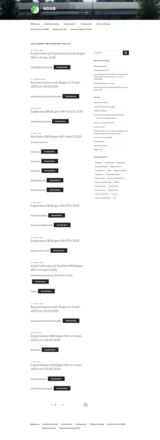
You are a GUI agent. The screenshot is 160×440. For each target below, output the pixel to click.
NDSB (49, 8)
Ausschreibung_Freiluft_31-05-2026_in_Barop (46, 96)
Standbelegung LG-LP (101, 70)
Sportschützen (113, 190)
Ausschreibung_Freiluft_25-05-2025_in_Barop (46, 321)
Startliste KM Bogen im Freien (104, 83)
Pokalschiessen (100, 186)
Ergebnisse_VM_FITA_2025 (40, 250)
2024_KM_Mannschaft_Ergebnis (41, 388)
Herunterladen (62, 67)
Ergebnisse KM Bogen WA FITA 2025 (55, 205)
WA (114, 198)
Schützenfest (113, 186)
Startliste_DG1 (35, 161)
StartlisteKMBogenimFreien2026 (41, 67)
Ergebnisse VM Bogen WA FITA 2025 (55, 240)
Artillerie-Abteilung (103, 24)
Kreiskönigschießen (113, 174)
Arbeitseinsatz (109, 163)
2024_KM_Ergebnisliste (39, 379)
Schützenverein (69, 24)
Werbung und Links (60, 29)
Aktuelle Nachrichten (51, 24)
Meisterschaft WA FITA (116, 178)
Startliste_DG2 (35, 171)
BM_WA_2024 (35, 350)
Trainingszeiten (86, 24)
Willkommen (35, 24)
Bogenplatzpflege (101, 166)
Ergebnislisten (100, 170)
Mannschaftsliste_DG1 (38, 180)
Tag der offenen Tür (102, 194)
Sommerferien (100, 190)
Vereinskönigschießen (102, 198)
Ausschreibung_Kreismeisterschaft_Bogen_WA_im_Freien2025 (51, 275)
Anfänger (98, 163)
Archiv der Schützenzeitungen (104, 107)
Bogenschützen (115, 166)
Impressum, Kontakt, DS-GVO (81, 29)
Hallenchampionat (120, 170)
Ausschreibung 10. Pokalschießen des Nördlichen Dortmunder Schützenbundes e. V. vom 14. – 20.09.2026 (111, 76)
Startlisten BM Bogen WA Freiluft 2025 (56, 136)
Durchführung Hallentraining (106, 118)
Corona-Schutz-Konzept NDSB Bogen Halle (109, 115)
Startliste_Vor (35, 152)
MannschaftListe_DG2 (38, 190)
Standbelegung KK (100, 66)
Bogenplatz (121, 163)
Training (114, 194)
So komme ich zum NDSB (40, 29)
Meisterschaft (100, 178)
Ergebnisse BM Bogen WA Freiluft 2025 (57, 111)
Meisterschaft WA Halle (103, 182)
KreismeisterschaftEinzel (39, 215)
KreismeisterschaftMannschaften (42, 225)
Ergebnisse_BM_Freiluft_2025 (41, 121)
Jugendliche (99, 174)
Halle (109, 170)
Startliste (34, 291)
